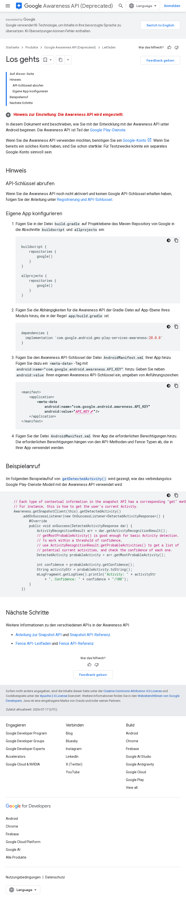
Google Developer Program (26, 733)
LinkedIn (72, 756)
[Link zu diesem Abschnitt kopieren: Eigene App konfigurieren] (67, 214)
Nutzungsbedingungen (23, 877)
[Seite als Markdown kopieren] (60, 60)
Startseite (12, 47)
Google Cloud (136, 772)
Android (132, 733)
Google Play (135, 780)
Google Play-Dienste (107, 130)
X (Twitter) (74, 764)
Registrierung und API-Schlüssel (84, 199)
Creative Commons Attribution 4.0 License (132, 691)
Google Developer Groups (25, 741)
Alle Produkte (16, 857)
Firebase (132, 749)
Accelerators (15, 756)
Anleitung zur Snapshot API (39, 634)
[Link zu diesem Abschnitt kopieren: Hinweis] (31, 171)
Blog (69, 733)
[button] (65, 114)
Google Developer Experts (25, 749)
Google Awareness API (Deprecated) (70, 47)
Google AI (13, 850)
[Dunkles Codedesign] (168, 240)
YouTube (73, 772)
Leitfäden (109, 47)
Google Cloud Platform (23, 842)
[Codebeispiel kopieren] (176, 240)
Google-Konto (134, 140)
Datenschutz (55, 877)
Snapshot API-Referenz (90, 634)
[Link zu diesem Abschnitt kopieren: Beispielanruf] (45, 467)
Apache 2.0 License (53, 696)
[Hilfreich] (169, 47)
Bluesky (72, 741)
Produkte (31, 47)
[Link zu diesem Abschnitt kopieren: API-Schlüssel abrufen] (59, 184)
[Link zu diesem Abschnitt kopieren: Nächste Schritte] (54, 613)
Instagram (74, 749)
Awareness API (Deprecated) (78, 6)
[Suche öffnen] (121, 6)
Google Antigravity (140, 764)
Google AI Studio (138, 756)
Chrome (132, 741)
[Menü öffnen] (8, 6)
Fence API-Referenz (76, 643)
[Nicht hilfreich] (176, 47)
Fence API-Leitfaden (33, 643)
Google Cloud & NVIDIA (23, 764)
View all (132, 787)
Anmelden (172, 6)
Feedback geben (160, 60)
